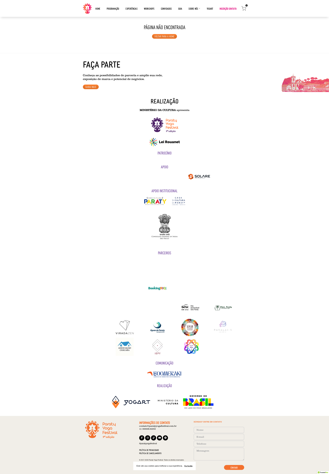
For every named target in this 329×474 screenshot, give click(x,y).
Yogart (210, 8)
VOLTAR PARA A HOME (164, 36)
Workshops (149, 8)
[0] (243, 8)
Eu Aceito (188, 466)
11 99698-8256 (147, 429)
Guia (180, 8)
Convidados (166, 8)
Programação (113, 8)
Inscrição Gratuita (228, 8)
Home (97, 8)
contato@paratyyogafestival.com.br (157, 426)
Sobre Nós (193, 8)
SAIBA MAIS (90, 87)
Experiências (131, 8)
